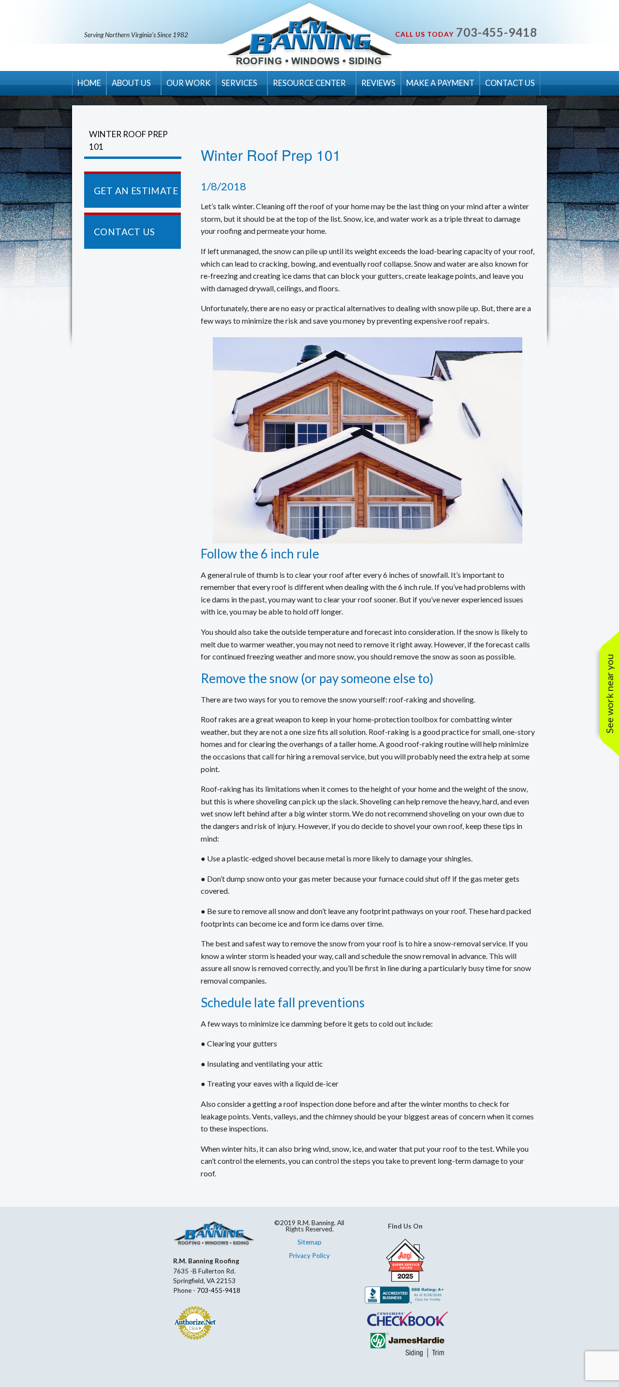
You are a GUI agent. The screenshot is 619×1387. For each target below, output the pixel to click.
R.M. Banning (309, 42)
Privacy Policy (309, 1255)
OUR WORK (188, 82)
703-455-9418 (496, 32)
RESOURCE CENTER (309, 82)
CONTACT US (510, 82)
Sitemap (309, 1242)
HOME (89, 82)
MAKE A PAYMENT (440, 82)
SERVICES (239, 82)
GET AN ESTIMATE (136, 190)
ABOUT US (131, 82)
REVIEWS (378, 82)
